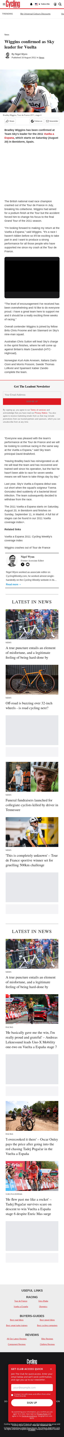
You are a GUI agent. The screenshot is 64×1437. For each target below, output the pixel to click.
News (6, 35)
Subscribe (45, 4)
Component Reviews (17, 1344)
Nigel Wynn (21, 54)
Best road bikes (17, 1320)
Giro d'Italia (43, 1301)
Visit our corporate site (42, 1425)
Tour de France (20, 1301)
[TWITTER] (23, 564)
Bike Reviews (47, 1339)
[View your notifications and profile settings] (31, 4)
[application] (32, 276)
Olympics (43, 1306)
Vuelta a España (21, 1306)
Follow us (38, 121)
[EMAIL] (28, 564)
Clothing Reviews (47, 1344)
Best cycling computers (47, 1325)
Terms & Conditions (29, 1416)
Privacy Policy (42, 1414)
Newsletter (54, 121)
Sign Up (32, 1402)
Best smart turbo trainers (17, 1325)
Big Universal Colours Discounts (35, 14)
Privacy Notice (41, 413)
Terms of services (39, 410)
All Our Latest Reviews (17, 1339)
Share (11, 121)
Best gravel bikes (47, 1320)
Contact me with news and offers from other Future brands (32, 1395)
